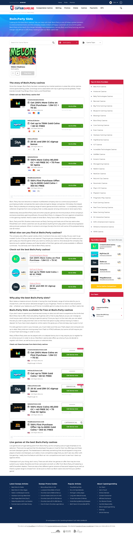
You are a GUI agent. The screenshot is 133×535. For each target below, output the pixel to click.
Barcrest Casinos (99, 101)
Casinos (84, 8)
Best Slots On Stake (17, 487)
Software (23, 12)
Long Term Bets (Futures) (78, 495)
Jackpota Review (33, 157)
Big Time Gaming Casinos (102, 106)
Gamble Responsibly (105, 504)
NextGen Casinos (99, 174)
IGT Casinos (97, 145)
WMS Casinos (98, 232)
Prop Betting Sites (75, 487)
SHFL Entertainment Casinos (103, 222)
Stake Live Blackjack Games (20, 493)
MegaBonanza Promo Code (36, 421)
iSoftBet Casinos (99, 154)
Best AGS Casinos (99, 87)
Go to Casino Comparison (106, 286)
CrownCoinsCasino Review (36, 99)
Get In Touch (103, 490)
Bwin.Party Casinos (100, 120)
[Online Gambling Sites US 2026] (22, 8)
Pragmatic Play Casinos (102, 198)
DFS (102, 8)
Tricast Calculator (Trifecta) (78, 498)
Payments (94, 8)
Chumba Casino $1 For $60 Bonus (51, 501)
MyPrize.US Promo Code (35, 370)
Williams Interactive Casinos (103, 227)
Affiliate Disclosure (105, 498)
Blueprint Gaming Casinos (102, 111)
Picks (65, 2)
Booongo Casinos (99, 116)
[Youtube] (110, 2)
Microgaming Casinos (101, 164)
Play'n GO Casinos (100, 188)
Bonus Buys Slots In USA (48, 487)
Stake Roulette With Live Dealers (21, 501)
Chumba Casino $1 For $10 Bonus (51, 498)
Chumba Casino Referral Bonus (51, 493)
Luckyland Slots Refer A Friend (50, 490)
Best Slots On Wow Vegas (19, 490)
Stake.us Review (33, 138)
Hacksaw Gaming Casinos (102, 135)
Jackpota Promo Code (34, 404)
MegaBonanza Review (34, 177)
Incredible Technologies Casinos (104, 149)
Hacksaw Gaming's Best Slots (20, 495)
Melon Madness (18, 67)
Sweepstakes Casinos (44, 8)
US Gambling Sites (15, 12)
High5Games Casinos (101, 140)
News (60, 2)
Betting (58, 8)
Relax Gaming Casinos (101, 212)
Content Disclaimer (105, 495)
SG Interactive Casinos (101, 217)
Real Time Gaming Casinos (103, 207)
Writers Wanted (104, 493)
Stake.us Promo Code (34, 385)
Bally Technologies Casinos (103, 96)
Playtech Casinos (99, 193)
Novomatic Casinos (100, 183)
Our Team (102, 487)
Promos (72, 2)
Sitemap (102, 509)
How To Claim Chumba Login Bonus (52, 504)
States (75, 8)
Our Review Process (105, 501)
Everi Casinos (98, 130)
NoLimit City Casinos (100, 178)
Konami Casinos (99, 159)
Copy (81, 386)
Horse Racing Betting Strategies (80, 501)
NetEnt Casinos (98, 169)
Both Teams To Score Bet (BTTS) (80, 504)
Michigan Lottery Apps (77, 493)
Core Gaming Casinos (101, 125)
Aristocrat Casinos (99, 91)
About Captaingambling (107, 507)
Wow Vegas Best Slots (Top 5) (20, 498)
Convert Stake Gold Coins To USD (51, 495)
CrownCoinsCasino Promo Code (37, 349)
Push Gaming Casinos (101, 202)
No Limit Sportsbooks (77, 490)
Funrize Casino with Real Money (21, 504)
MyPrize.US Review (33, 120)
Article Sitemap (104, 512)
